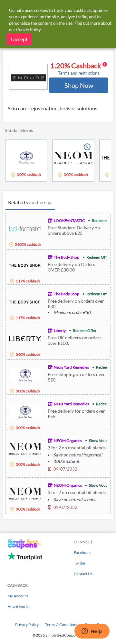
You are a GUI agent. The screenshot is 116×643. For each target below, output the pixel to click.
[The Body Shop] (25, 265)
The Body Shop (66, 257)
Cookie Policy (28, 29)
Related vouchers (29, 202)
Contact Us (83, 573)
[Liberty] (25, 338)
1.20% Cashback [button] (76, 68)
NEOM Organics (68, 440)
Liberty (60, 330)
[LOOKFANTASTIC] (25, 228)
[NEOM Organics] (25, 448)
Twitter (80, 563)
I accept (19, 39)
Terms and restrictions (78, 73)
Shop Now (78, 85)
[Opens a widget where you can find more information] (92, 632)
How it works (18, 606)
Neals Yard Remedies (71, 367)
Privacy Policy (27, 624)
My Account (17, 595)
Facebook (82, 552)
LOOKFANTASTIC (69, 220)
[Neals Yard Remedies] (25, 375)
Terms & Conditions (61, 624)
